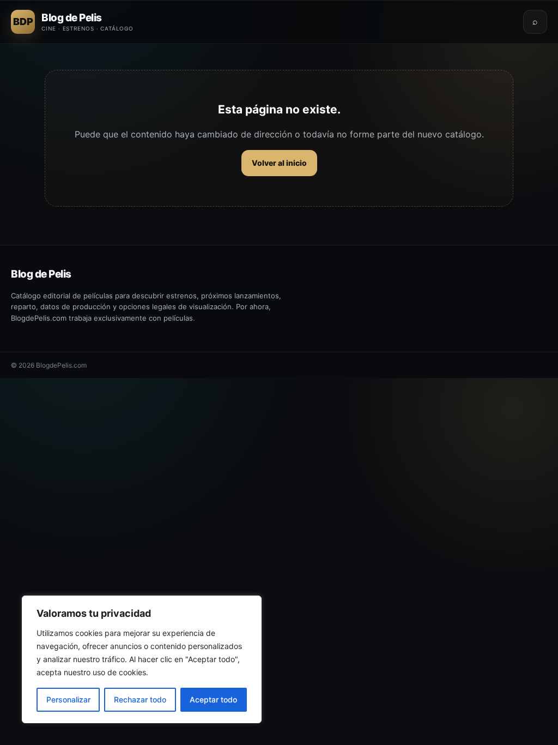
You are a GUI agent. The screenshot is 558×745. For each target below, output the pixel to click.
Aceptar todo (213, 699)
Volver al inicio (279, 162)
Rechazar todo (140, 699)
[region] (142, 659)
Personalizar (68, 699)
